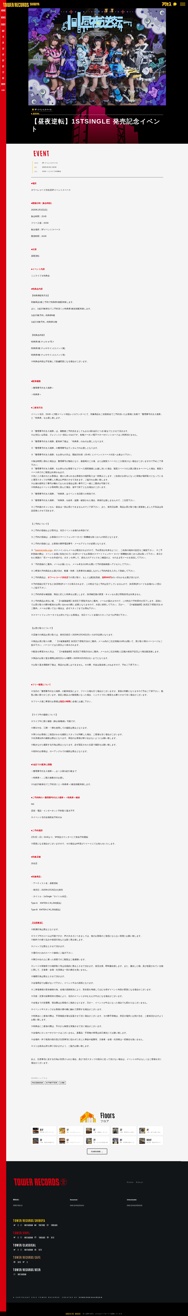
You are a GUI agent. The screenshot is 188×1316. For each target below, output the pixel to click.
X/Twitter (51, 1083)
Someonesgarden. (91, 1297)
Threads (54, 1225)
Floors (107, 1115)
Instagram (28, 1225)
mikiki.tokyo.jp (17, 1205)
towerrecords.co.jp (43, 550)
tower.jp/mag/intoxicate (134, 1205)
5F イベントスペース (43, 110)
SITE (52, 1237)
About (139, 1182)
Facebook (37, 1083)
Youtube (42, 1225)
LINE (62, 1083)
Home (130, 1182)
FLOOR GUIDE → (97, 1151)
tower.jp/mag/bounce (77, 1205)
